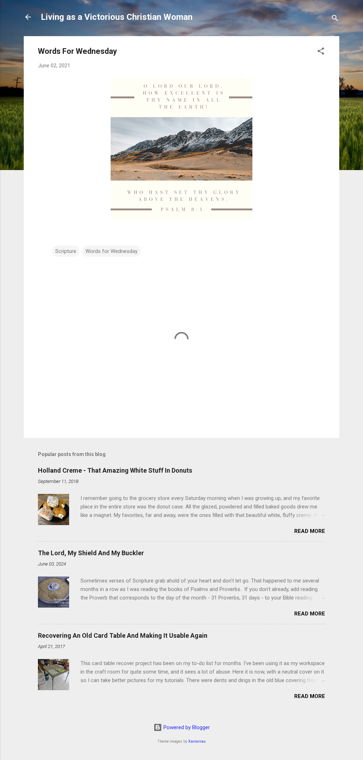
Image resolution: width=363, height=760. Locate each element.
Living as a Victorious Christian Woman (116, 17)
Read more (309, 531)
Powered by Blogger (186, 727)
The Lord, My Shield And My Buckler (91, 553)
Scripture (65, 251)
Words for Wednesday (111, 251)
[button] (321, 52)
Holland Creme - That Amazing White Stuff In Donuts (115, 470)
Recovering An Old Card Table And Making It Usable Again (122, 635)
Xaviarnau (197, 741)
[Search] (335, 19)
